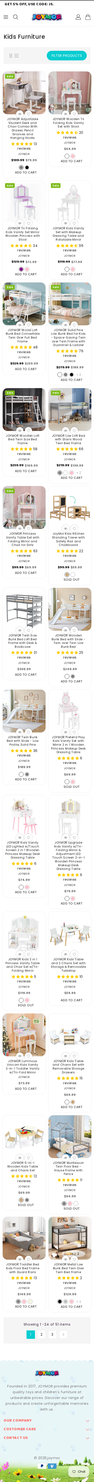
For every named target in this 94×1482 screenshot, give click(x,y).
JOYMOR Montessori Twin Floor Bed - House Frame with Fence (68, 1168)
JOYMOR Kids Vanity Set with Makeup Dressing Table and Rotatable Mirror (68, 233)
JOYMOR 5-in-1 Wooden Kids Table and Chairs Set (22, 1166)
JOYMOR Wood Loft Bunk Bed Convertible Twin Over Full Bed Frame (23, 335)
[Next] (63, 1334)
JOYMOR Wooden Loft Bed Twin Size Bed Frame (23, 439)
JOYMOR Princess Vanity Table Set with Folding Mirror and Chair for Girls (23, 539)
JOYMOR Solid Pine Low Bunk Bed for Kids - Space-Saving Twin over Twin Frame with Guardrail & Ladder (68, 337)
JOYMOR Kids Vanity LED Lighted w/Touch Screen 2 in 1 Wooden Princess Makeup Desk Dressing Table (22, 850)
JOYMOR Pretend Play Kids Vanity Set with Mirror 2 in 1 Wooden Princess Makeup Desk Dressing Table (68, 744)
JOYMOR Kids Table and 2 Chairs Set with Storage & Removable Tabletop (68, 964)
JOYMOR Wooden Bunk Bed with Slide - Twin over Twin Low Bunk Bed (69, 641)
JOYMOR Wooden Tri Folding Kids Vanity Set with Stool (68, 122)
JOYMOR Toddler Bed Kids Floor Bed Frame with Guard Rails (23, 1268)
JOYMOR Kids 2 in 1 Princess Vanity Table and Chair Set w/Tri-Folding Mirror (23, 964)
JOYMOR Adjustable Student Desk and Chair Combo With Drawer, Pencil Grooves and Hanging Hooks (22, 128)
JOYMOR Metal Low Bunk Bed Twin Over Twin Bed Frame (68, 1268)
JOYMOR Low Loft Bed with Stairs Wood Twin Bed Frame (68, 439)
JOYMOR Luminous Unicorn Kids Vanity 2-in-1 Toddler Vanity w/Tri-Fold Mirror (23, 1066)
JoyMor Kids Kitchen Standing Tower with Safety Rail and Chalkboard (68, 539)
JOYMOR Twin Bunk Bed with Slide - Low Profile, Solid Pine (23, 741)
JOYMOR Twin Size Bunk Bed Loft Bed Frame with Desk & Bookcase (22, 641)
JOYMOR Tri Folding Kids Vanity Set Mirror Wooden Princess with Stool (22, 233)
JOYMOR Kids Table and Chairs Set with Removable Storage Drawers (68, 1066)
